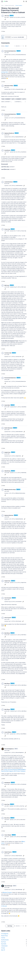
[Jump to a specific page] (26, 46)
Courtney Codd (7, 352)
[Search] (24, 1)
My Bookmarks (14, 939)
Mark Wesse (7, 633)
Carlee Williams (7, 732)
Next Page (10, 925)
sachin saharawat (8, 427)
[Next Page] (24, 46)
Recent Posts (4, 935)
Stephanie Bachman (8, 515)
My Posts (14, 941)
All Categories (4, 933)
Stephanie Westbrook (9, 133)
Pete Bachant (7, 782)
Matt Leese (6, 285)
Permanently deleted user (10, 51)
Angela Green (7, 452)
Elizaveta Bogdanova (9, 748)
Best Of (3, 950)
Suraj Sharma (7, 150)
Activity (3, 937)
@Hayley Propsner (7, 892)
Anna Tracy (6, 804)
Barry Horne (7, 817)
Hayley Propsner (8, 852)
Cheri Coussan (7, 617)
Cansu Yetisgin (7, 834)
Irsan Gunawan (7, 597)
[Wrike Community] (6, 1)
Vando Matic (7, 405)
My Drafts (14, 943)
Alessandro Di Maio (8, 85)
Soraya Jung (7, 229)
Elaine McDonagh (8, 885)
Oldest (6, 46)
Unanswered (14, 945)
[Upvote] (3, 36)
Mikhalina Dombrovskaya (10, 489)
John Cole (6, 15)
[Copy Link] (5, 19)
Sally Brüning (7, 470)
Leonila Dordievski (8, 181)
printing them (4, 72)
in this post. (4, 906)
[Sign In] (26, 1)
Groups (3, 948)
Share (3, 31)
